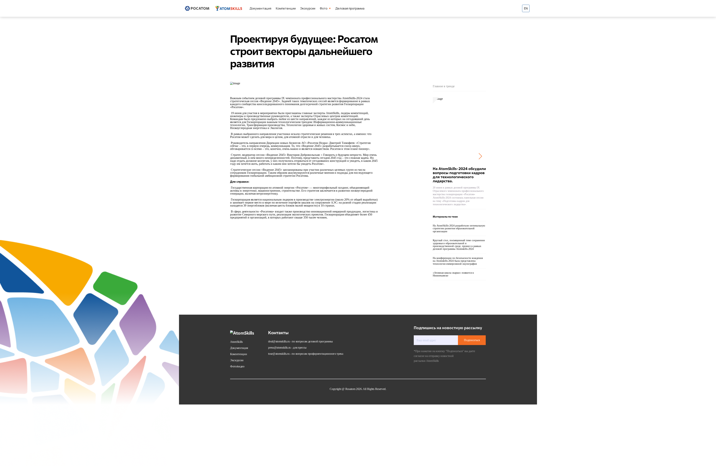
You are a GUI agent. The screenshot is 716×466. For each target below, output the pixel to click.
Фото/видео (237, 366)
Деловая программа (349, 8)
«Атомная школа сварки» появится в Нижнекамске (453, 274)
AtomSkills (236, 341)
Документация (260, 8)
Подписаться (472, 340)
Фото (323, 8)
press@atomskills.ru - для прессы (287, 347)
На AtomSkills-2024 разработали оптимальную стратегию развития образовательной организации (459, 228)
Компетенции (286, 8)
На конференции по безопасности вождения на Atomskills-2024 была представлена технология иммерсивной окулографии (458, 261)
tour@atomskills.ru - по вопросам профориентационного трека (305, 353)
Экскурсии (307, 8)
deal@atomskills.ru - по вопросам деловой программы (300, 341)
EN (526, 8)
